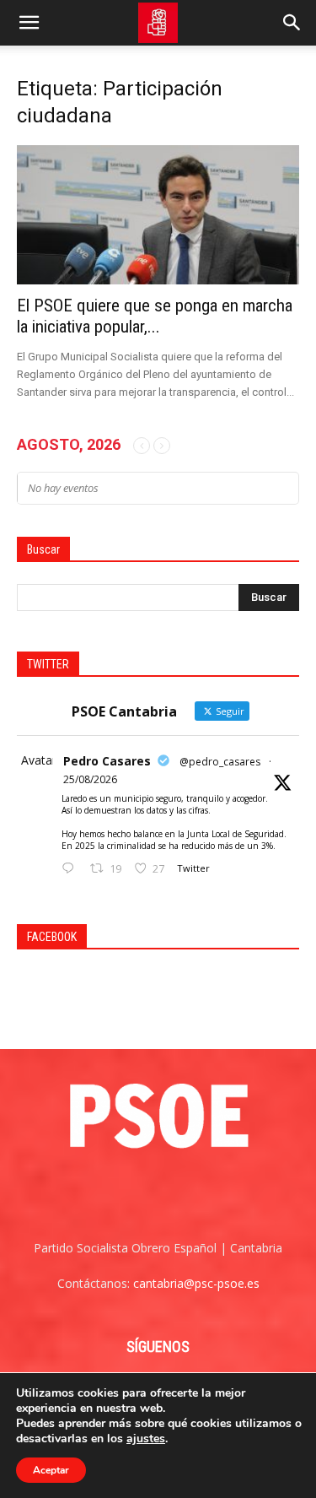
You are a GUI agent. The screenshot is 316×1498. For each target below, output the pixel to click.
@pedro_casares (219, 761)
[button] (29, 23)
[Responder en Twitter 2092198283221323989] (71, 868)
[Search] (292, 23)
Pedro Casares (107, 761)
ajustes (145, 1439)
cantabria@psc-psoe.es (196, 1283)
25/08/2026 (90, 779)
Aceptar (51, 1470)
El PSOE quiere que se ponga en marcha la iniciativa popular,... (154, 316)
